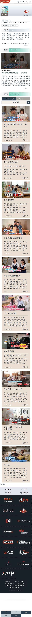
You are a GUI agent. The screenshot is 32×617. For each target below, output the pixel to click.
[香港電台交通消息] (6, 489)
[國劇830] (8, 521)
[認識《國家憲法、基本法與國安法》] (23, 542)
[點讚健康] (8, 510)
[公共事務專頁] (8, 531)
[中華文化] (8, 542)
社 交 (25, 489)
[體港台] (23, 500)
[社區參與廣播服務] (23, 531)
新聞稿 (8, 581)
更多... (26, 45)
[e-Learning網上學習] (23, 521)
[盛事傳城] (23, 552)
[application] (15, 61)
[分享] (22, 489)
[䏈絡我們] (6, 492)
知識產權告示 (10, 583)
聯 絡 (9, 492)
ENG (21, 1)
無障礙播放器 (20, 585)
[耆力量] (8, 552)
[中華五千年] (8, 573)
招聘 (16, 581)
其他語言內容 (15, 587)
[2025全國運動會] (8, 500)
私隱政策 (8, 585)
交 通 (9, 489)
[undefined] (18, 1)
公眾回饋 (25, 493)
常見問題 (21, 583)
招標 (22, 581)
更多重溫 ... (3, 484)
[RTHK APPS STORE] (8, 563)
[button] (16, 61)
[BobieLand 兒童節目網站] (23, 510)
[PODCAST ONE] (23, 563)
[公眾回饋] (21, 493)
